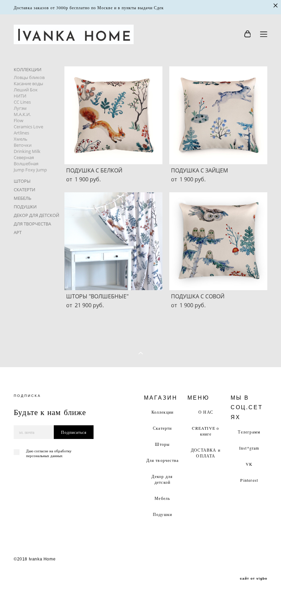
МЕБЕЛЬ (22, 198)
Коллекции (162, 412)
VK (249, 464)
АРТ (18, 232)
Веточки (23, 145)
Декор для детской (162, 479)
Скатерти (162, 428)
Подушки (162, 514)
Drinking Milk (27, 151)
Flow (18, 120)
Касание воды (28, 83)
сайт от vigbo (253, 578)
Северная (24, 157)
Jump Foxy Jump (30, 170)
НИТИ (20, 96)
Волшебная (26, 163)
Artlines (21, 133)
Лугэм (20, 108)
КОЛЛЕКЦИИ (27, 69)
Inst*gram (249, 448)
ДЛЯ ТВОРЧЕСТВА (32, 224)
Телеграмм (249, 432)
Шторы (162, 444)
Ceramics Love (28, 127)
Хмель (20, 139)
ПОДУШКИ (25, 207)
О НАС (205, 412)
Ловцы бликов (29, 77)
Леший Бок (26, 90)
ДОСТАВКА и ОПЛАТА (205, 452)
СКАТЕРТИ (24, 189)
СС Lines (22, 102)
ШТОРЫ (22, 181)
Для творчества (162, 460)
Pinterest (249, 480)
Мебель (162, 498)
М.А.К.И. (22, 114)
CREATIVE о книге (205, 431)
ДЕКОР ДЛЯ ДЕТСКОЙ (36, 215)
